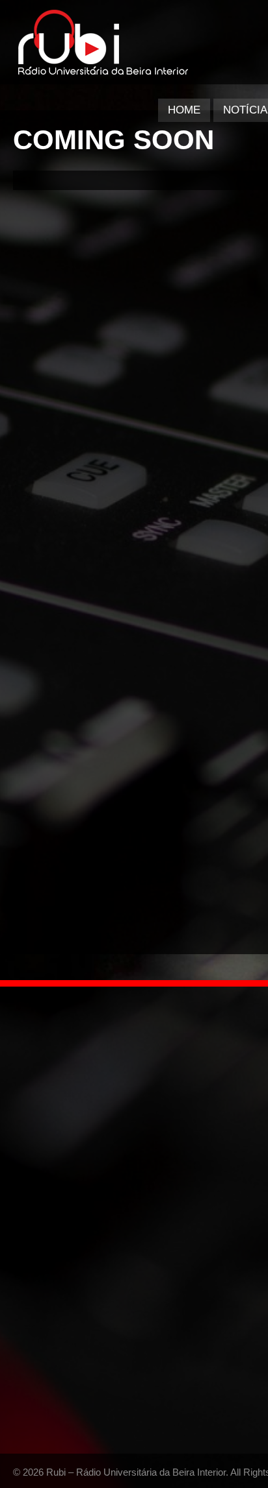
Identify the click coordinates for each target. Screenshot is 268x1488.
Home (184, 110)
